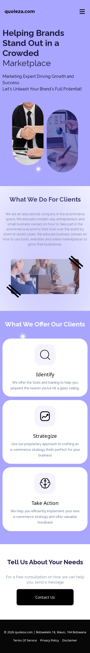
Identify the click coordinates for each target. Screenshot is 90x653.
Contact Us (45, 597)
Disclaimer (69, 640)
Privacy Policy (49, 640)
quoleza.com (20, 11)
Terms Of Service (25, 640)
